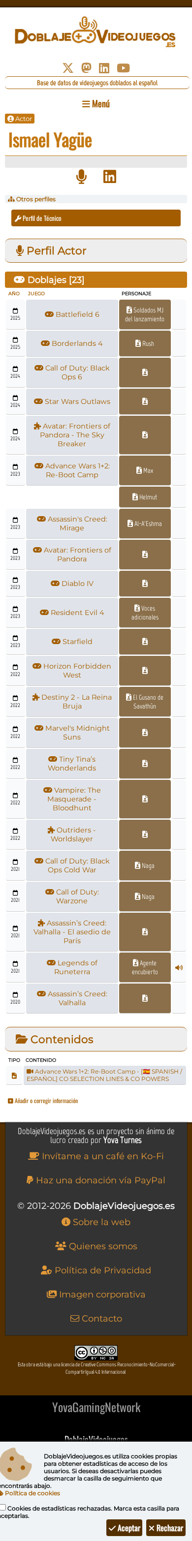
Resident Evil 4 (76, 612)
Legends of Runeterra (75, 967)
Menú (100, 103)
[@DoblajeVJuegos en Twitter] (68, 68)
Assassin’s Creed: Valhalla (76, 998)
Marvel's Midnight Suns (76, 732)
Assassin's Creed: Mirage (76, 523)
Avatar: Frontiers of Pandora (76, 554)
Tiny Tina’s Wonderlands (72, 763)
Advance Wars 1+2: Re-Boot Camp (76, 470)
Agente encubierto (145, 967)
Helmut (147, 497)
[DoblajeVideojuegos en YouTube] (123, 68)
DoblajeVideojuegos (96, 1439)
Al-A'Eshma (147, 523)
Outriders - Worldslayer (73, 834)
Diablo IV (77, 583)
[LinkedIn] (110, 176)
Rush (147, 343)
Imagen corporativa (101, 1294)
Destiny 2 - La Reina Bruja (75, 701)
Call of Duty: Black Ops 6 (76, 372)
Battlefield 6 (76, 314)
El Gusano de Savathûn (147, 701)
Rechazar (169, 1528)
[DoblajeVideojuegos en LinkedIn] (104, 68)
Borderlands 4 (76, 343)
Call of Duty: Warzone (76, 896)
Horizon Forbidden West (76, 670)
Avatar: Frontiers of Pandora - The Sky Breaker (75, 435)
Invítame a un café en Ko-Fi (101, 1156)
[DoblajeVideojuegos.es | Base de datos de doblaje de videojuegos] (96, 32)
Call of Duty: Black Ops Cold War (76, 865)
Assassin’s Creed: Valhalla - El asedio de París (72, 932)
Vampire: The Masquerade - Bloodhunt (74, 799)
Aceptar (128, 1528)
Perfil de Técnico (41, 218)
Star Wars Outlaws (76, 401)
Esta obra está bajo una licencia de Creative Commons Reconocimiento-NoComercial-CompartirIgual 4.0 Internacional (97, 1368)
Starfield (77, 641)
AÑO (14, 293)
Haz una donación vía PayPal (99, 1180)
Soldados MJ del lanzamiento (144, 314)
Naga (147, 865)
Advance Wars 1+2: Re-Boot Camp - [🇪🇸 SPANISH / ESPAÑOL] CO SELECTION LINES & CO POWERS (104, 1075)
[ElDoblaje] (81, 176)
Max (147, 470)
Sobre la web (100, 1222)
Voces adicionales (145, 612)
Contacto (100, 1318)
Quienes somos (101, 1246)
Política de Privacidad (101, 1270)
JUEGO (36, 293)
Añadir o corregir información (45, 1100)
